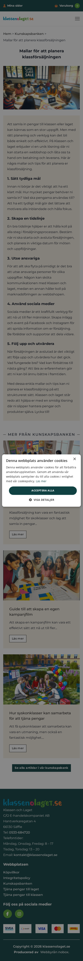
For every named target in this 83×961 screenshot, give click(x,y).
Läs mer (41, 481)
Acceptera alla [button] (42, 490)
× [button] (74, 459)
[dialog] (41, 480)
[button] (41, 500)
